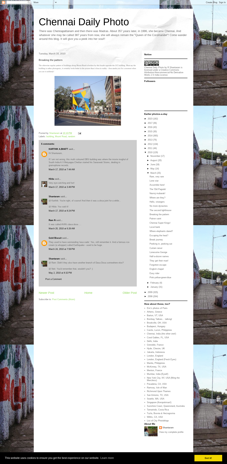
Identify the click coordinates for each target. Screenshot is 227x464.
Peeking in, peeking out (161, 244)
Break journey (156, 239)
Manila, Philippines (156, 363)
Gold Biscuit (55, 238)
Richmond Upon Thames (159, 391)
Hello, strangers (157, 202)
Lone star (154, 180)
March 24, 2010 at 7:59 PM (62, 249)
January (154, 287)
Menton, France (154, 370)
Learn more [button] (107, 458)
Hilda (51, 179)
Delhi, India (152, 341)
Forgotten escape (158, 265)
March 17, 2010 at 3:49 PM (62, 187)
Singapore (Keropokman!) (159, 402)
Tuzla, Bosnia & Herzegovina (161, 413)
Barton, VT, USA (155, 315)
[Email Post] (79, 133)
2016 (150, 127)
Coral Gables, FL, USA (158, 337)
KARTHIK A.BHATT (58, 149)
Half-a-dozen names (159, 256)
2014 (150, 135)
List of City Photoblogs (158, 420)
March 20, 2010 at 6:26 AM (62, 228)
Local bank (155, 227)
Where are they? (157, 197)
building (50, 136)
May (152, 168)
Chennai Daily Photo (84, 21)
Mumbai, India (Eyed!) (157, 374)
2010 (150, 152)
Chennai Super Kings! (160, 223)
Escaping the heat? (159, 235)
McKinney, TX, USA (156, 366)
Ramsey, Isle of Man (157, 387)
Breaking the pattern (159, 214)
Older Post (130, 292)
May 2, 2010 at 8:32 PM (60, 273)
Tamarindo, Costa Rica (158, 409)
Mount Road (61, 136)
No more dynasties (159, 206)
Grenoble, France (155, 345)
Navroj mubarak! (157, 193)
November (155, 156)
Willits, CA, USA (155, 417)
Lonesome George (158, 252)
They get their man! (159, 260)
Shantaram (54, 196)
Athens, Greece (154, 312)
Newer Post (46, 292)
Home (88, 292)
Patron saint (155, 218)
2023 (150, 118)
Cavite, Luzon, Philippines (159, 330)
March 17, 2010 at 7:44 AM (62, 169)
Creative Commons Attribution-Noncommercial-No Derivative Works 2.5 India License (163, 72)
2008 (150, 296)
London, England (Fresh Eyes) (161, 359)
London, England (155, 356)
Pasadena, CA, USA (157, 384)
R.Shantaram (174, 67)
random (71, 136)
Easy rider (154, 273)
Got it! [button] (208, 458)
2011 (150, 148)
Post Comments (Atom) (63, 299)
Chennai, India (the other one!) (161, 333)
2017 (150, 123)
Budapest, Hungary (156, 326)
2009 (150, 292)
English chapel (157, 269)
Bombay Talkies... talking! (159, 319)
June (153, 164)
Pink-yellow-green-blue (160, 277)
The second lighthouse (160, 210)
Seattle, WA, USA (155, 398)
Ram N (52, 220)
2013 (150, 140)
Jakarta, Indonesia (156, 352)
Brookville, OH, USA (157, 322)
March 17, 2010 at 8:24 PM (62, 211)
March (153, 173)
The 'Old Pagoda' (158, 189)
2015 (150, 131)
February (155, 283)
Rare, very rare (157, 176)
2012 (150, 144)
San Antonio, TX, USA (158, 395)
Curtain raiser (156, 248)
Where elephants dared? (161, 231)
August (154, 160)
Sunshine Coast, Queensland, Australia (166, 406)
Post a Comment (53, 279)
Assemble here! (157, 185)
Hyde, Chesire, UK (156, 348)
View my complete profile (171, 432)
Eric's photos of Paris (157, 308)
